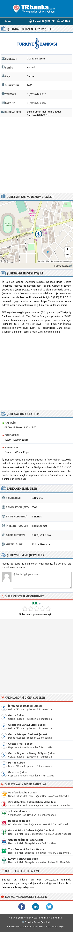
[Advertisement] (36, 154)
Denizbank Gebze (19, 820)
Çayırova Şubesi (18, 772)
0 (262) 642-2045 (36, 103)
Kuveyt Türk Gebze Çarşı (23, 858)
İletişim (60, 927)
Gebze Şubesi (16, 715)
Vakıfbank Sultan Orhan (22, 792)
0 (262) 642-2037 (36, 94)
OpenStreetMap (64, 261)
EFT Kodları (56, 918)
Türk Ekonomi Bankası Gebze (26, 849)
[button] (36, 232)
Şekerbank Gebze (19, 811)
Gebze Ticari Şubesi (20, 743)
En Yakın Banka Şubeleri (37, 922)
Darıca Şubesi (17, 762)
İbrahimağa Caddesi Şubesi (25, 705)
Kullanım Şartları (40, 927)
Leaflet (41, 261)
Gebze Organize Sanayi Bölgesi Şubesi (32, 753)
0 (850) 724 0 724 (41, 535)
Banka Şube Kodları (21, 918)
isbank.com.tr (39, 525)
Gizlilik (52, 927)
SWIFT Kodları (41, 918)
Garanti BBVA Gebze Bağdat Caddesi (31, 830)
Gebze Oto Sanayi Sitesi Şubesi (27, 724)
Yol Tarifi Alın (61, 266)
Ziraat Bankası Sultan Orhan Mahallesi (32, 802)
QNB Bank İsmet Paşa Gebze (25, 839)
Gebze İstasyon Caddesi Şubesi (27, 734)
